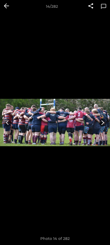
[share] (91, 6)
